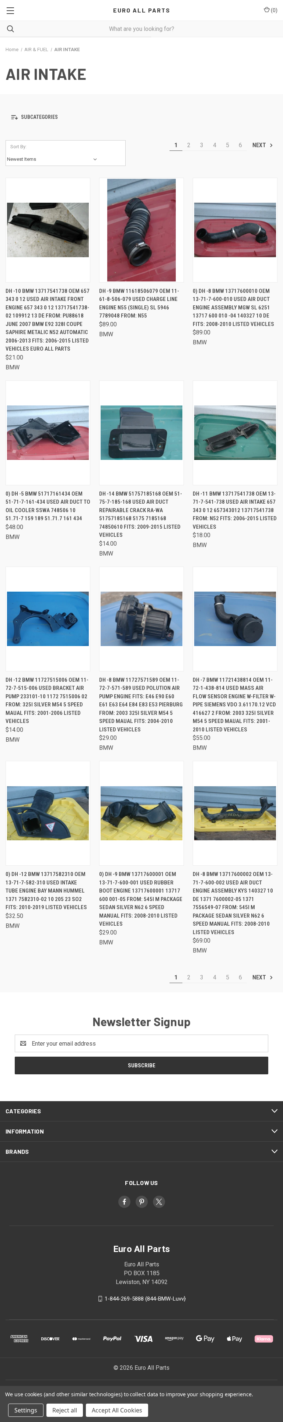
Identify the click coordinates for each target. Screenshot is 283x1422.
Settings (25, 1410)
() (273, 10)
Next (260, 145)
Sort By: (18, 146)
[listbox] (53, 159)
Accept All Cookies (117, 1410)
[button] (141, 117)
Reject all (64, 1410)
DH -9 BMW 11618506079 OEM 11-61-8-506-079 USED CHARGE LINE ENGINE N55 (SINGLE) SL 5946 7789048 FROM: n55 (139, 303)
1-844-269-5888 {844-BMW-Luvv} (145, 1298)
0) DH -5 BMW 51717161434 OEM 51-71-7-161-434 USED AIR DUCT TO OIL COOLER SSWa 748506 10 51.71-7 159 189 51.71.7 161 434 (48, 506)
